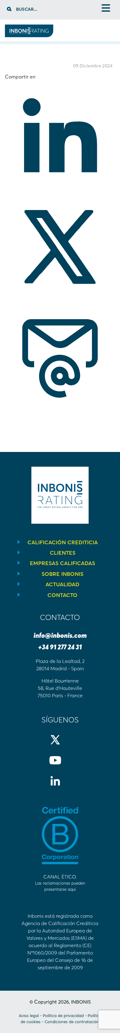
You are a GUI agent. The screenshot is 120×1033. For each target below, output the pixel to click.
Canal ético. (60, 883)
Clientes (62, 552)
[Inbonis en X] (60, 745)
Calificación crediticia (62, 542)
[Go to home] (29, 36)
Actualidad (62, 584)
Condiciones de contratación (72, 1021)
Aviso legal (29, 1015)
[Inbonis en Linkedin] (60, 786)
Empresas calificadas (62, 563)
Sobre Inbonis (62, 574)
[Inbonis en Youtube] (60, 765)
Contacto (62, 595)
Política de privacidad (63, 1015)
